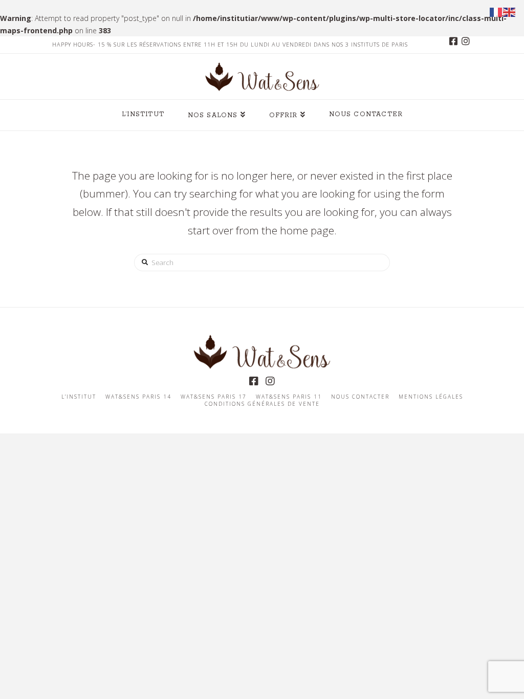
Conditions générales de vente (262, 404)
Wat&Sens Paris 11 (289, 397)
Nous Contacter (360, 397)
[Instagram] (466, 44)
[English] (509, 11)
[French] (496, 11)
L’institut (78, 397)
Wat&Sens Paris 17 (214, 397)
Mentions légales (431, 397)
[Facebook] (453, 44)
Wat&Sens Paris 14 (138, 397)
